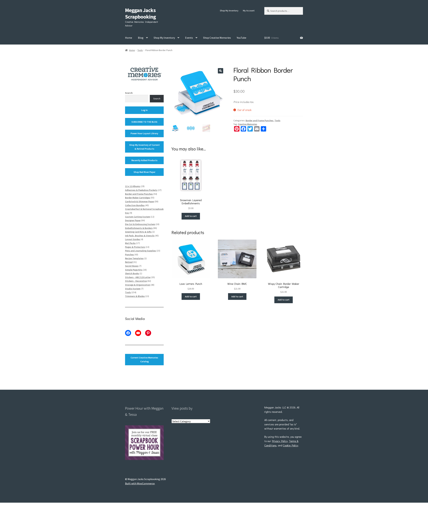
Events (189, 37)
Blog (140, 37)
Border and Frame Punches (259, 120)
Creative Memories (247, 124)
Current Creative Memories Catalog (144, 359)
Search (129, 92)
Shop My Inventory (229, 10)
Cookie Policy (290, 445)
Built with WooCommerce (140, 483)
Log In (144, 110)
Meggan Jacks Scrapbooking (140, 13)
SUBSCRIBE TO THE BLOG (144, 121)
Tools (140, 50)
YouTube (241, 37)
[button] (220, 70)
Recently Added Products (144, 160)
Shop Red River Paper (144, 172)
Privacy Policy (280, 441)
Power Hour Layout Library (144, 133)
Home (128, 37)
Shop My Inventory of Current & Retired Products (144, 146)
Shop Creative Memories (217, 37)
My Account (248, 10)
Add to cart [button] (191, 216)
